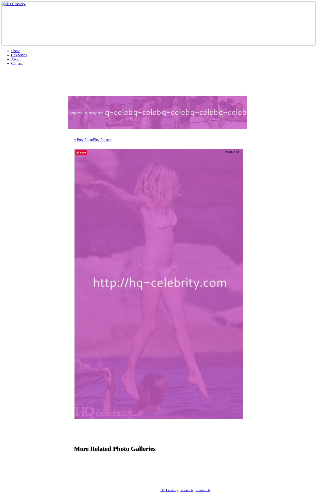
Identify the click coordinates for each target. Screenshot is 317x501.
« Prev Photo (83, 140)
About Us (187, 490)
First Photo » (102, 140)
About (15, 59)
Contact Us (203, 490)
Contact (17, 63)
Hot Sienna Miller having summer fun (62, 82)
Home (15, 51)
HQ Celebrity (169, 490)
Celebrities (19, 55)
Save (83, 152)
